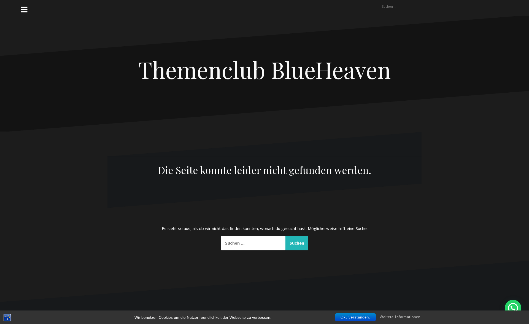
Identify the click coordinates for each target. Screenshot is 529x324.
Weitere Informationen (400, 317)
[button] (513, 308)
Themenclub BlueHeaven (264, 69)
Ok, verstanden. (355, 317)
